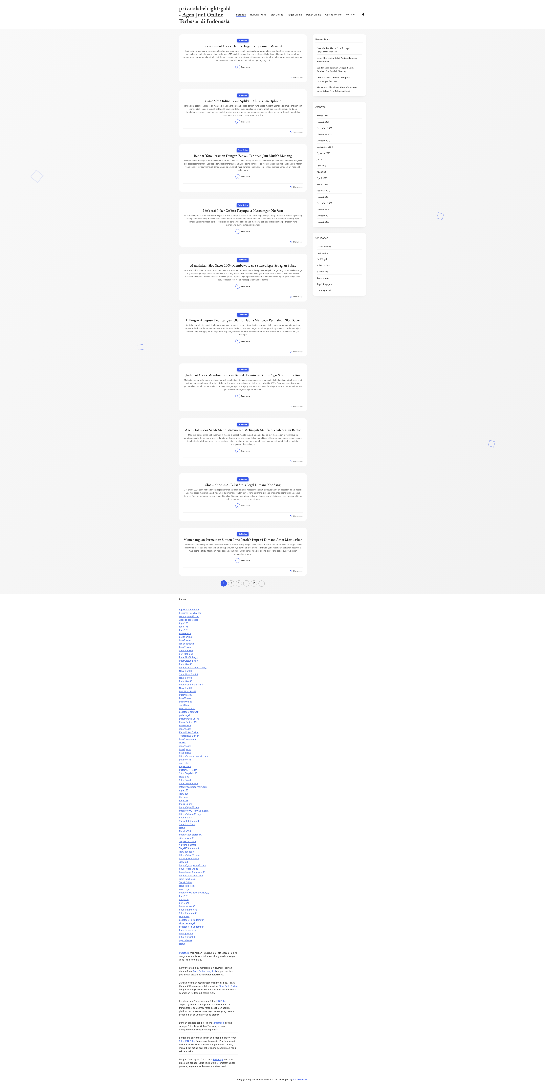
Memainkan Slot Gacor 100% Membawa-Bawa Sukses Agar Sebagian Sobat (243, 265)
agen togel (184, 889)
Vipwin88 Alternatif (189, 609)
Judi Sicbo (184, 705)
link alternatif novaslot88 (192, 872)
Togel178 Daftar (187, 841)
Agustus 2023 (323, 153)
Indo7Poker (185, 633)
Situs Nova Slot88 (188, 674)
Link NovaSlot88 (187, 691)
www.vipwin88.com (189, 616)
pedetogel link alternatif (191, 920)
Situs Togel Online (188, 868)
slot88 (182, 742)
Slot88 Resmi (186, 650)
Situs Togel (185, 780)
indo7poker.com (187, 739)
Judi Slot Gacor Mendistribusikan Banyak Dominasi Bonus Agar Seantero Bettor (243, 375)
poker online (185, 637)
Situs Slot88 (185, 817)
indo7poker (185, 640)
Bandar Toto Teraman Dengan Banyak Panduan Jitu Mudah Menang (243, 155)
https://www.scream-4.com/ (193, 756)
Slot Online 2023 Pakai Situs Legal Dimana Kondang (243, 484)
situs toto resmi (187, 886)
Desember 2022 (324, 203)
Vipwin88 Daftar (187, 845)
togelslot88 (185, 766)
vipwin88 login (186, 851)
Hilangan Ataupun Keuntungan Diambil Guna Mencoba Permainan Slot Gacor (243, 320)
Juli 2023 (321, 159)
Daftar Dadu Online (189, 718)
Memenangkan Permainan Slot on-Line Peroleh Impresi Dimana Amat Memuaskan (243, 539)
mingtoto (183, 899)
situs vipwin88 (186, 838)
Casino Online (333, 14)
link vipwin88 (186, 933)
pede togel (184, 715)
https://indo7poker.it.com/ (193, 667)
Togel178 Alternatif (189, 848)
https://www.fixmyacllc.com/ (194, 810)
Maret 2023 (322, 184)
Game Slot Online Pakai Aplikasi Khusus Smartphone (243, 100)
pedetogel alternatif (189, 712)
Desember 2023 (324, 128)
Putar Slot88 (185, 664)
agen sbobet (185, 940)
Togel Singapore (325, 284)
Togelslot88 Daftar (189, 735)
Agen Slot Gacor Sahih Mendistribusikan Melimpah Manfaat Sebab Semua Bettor (243, 430)
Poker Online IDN (188, 722)
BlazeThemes (300, 1079)
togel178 (183, 623)
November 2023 (325, 134)
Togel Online (295, 14)
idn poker (184, 797)
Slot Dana (184, 903)
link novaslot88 (187, 906)
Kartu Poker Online (188, 732)
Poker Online (313, 14)
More (349, 14)
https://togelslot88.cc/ (191, 834)
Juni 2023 (321, 165)
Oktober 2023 (324, 140)
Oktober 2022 (324, 215)
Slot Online (277, 14)
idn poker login (187, 643)
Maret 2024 (322, 115)
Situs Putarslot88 (188, 909)
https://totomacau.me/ (191, 875)
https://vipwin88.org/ (190, 814)
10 (254, 583)
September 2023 (325, 146)
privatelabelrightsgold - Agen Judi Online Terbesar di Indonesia (205, 14)
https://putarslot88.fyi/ (191, 684)
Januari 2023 (323, 196)
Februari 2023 (324, 190)
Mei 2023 (321, 171)
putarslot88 (185, 759)
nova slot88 (185, 753)
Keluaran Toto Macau (190, 613)
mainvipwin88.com (189, 858)
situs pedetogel (187, 923)
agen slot (184, 763)
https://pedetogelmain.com (193, 787)
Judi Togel (322, 259)
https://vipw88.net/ (189, 807)
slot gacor (184, 916)
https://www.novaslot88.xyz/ (194, 892)
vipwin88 (183, 793)
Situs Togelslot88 (188, 773)
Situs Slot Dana (187, 824)
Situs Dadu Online (228, 986)
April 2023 (322, 178)
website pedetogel (188, 620)
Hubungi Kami (258, 14)
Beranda (241, 14)
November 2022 (325, 209)
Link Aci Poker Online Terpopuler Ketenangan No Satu (243, 210)
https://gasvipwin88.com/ (192, 865)
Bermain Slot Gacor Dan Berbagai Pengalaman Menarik (243, 46)
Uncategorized (324, 290)
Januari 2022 (323, 221)
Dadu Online (185, 701)
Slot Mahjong (186, 654)
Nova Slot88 (185, 671)
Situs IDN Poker (187, 1041)
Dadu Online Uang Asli (204, 971)
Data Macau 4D (187, 708)
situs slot (184, 776)
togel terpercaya (187, 930)
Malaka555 (185, 831)
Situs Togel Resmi (188, 783)
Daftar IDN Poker (188, 770)
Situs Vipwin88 (187, 937)
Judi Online (322, 252)
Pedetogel (184, 953)
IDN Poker (221, 1001)
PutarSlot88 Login (188, 657)
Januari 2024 (323, 121)
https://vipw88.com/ (190, 855)
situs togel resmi (187, 879)
